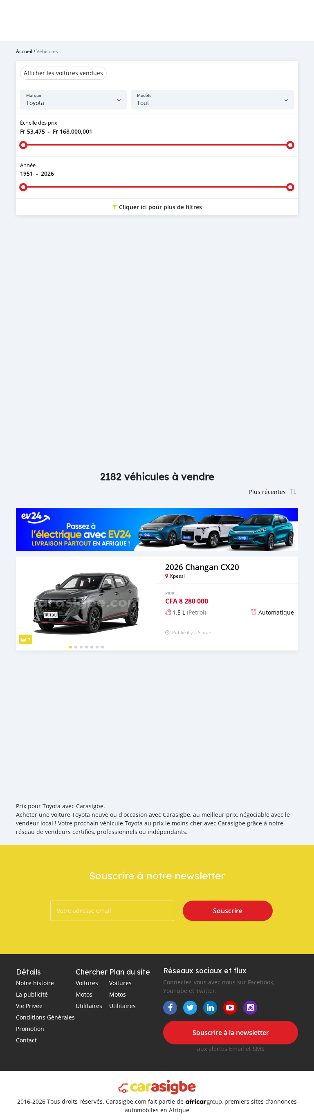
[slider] (23, 145)
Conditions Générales (45, 1017)
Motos (84, 994)
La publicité (32, 994)
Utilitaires (89, 1006)
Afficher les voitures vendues (63, 73)
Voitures (87, 983)
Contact (26, 1040)
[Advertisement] (157, 287)
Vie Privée (29, 1006)
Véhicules (47, 51)
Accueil (24, 51)
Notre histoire (35, 983)
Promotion (30, 1029)
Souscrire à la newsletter (231, 1032)
